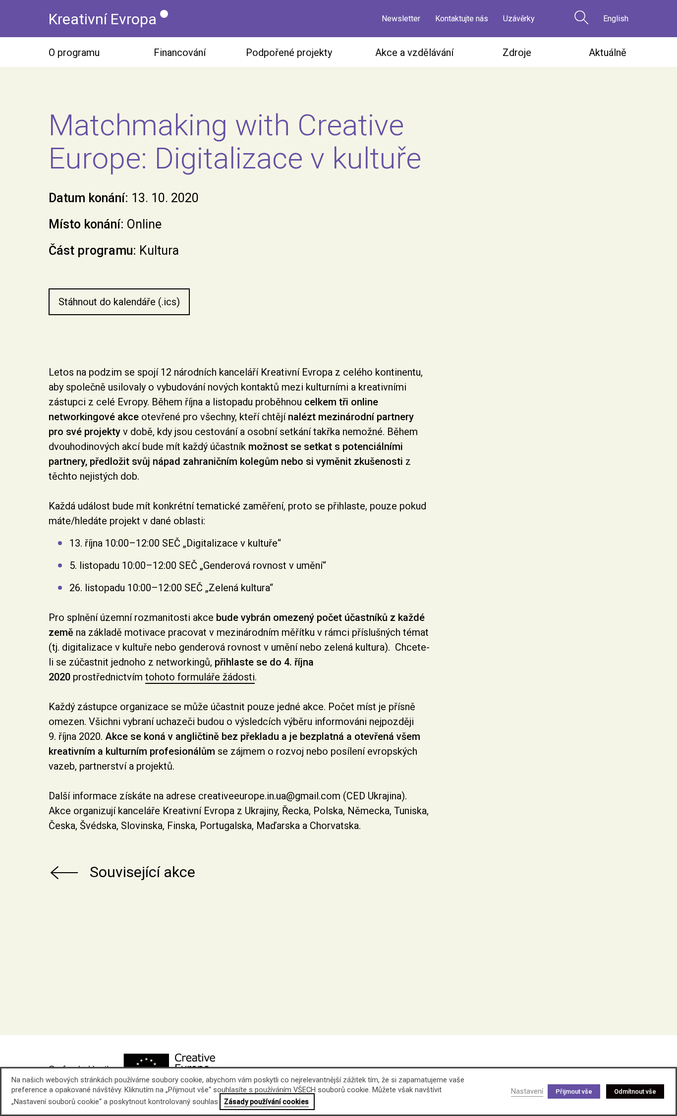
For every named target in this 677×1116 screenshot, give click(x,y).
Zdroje (517, 52)
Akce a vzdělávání (414, 52)
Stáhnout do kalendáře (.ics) (119, 302)
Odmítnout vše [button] (635, 1091)
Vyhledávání (581, 17)
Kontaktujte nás (461, 18)
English (615, 18)
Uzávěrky (519, 18)
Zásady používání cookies (266, 1102)
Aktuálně (607, 52)
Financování (180, 52)
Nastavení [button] (527, 1091)
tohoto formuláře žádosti (200, 677)
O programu (74, 52)
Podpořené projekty (289, 52)
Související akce (142, 872)
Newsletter (401, 18)
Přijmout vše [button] (574, 1091)
